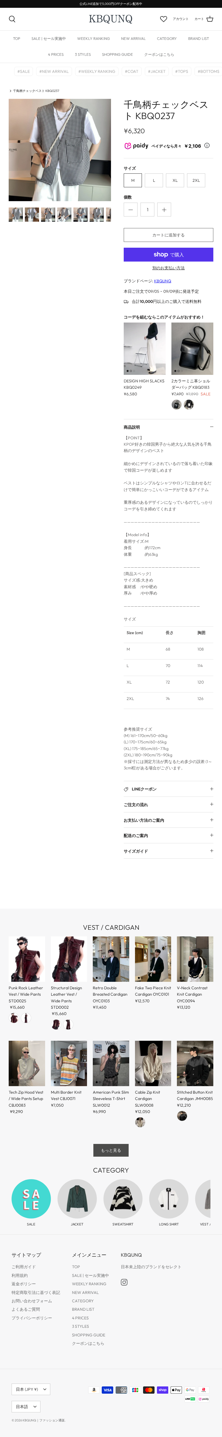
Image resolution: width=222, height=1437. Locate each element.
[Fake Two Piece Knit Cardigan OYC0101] (153, 959)
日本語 (22, 1406)
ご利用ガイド (24, 1266)
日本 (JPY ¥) (27, 1389)
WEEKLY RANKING (93, 38)
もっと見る (111, 1150)
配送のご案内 (136, 835)
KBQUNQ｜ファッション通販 (44, 1420)
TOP (16, 38)
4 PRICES (56, 54)
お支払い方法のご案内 (144, 820)
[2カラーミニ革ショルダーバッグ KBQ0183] (192, 349)
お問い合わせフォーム (32, 1300)
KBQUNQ (162, 281)
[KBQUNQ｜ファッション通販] (111, 19)
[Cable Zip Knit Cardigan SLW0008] (153, 1063)
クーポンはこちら (159, 54)
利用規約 (20, 1275)
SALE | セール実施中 (49, 38)
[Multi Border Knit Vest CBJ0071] (69, 1063)
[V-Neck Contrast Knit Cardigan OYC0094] (195, 959)
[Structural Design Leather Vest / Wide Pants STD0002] (69, 959)
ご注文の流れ (136, 804)
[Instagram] (124, 1282)
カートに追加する (168, 235)
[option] (60, 150)
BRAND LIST (198, 38)
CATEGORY (167, 38)
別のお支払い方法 (168, 268)
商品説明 (132, 427)
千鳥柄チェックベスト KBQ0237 (36, 91)
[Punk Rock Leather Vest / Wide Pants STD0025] (27, 959)
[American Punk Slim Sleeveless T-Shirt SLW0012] (111, 1063)
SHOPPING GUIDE (117, 54)
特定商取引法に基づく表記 (36, 1292)
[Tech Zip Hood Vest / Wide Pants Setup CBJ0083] (27, 1063)
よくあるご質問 (26, 1309)
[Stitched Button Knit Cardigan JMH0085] (195, 1063)
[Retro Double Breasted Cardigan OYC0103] (111, 959)
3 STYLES (83, 54)
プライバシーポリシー (32, 1318)
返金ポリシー (24, 1283)
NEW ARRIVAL (133, 38)
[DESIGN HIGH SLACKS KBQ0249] (145, 349)
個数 (128, 197)
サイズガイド (136, 851)
